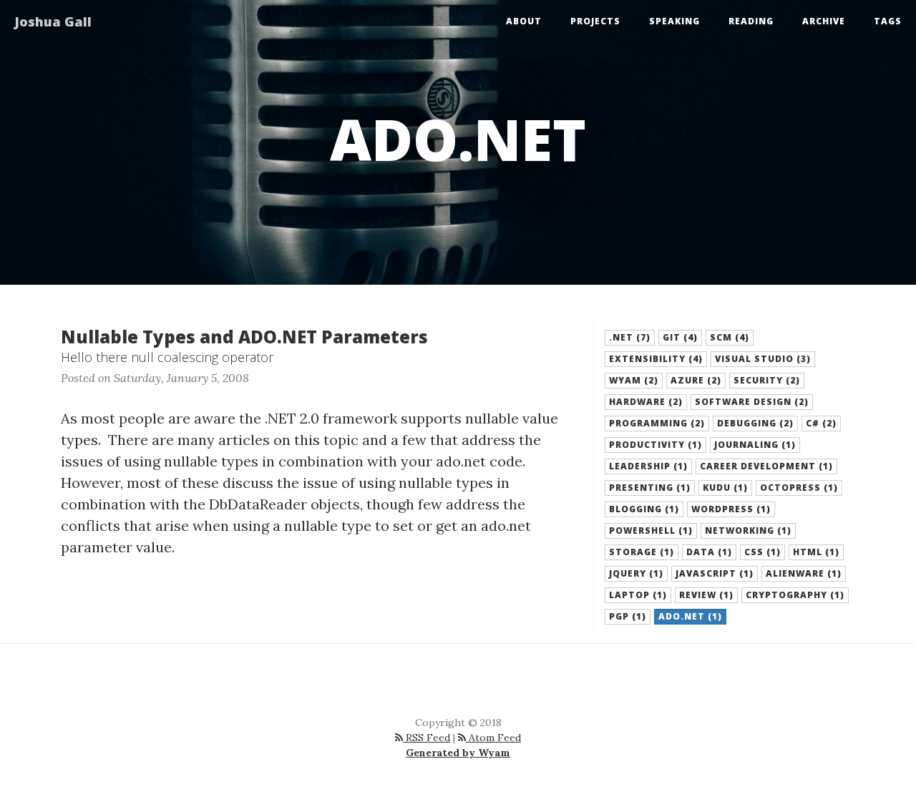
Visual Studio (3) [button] (763, 359)
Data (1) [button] (709, 552)
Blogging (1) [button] (644, 509)
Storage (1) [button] (641, 552)
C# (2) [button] (821, 423)
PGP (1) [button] (627, 616)
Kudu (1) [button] (725, 487)
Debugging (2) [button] (755, 423)
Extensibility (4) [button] (656, 359)
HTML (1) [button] (816, 552)
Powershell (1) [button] (651, 530)
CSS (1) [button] (762, 552)
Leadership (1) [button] (648, 466)
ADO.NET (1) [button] (690, 616)
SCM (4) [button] (729, 337)
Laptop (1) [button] (638, 595)
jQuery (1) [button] (636, 573)
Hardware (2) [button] (646, 402)
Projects (595, 21)
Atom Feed (493, 737)
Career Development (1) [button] (766, 466)
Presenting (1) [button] (650, 487)
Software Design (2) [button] (752, 402)
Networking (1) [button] (748, 530)
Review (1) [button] (706, 595)
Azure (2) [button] (696, 380)
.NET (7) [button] (630, 337)
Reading (751, 21)
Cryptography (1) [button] (795, 595)
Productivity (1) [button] (655, 445)
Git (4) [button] (680, 337)
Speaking (674, 21)
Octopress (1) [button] (799, 487)
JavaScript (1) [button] (715, 573)
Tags (888, 21)
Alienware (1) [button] (804, 573)
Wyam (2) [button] (633, 380)
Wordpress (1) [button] (731, 509)
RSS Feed (426, 737)
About (524, 21)
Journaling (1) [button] (755, 445)
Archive (823, 21)
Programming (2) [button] (657, 423)
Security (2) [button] (767, 380)
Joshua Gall (53, 21)
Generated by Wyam (458, 752)
